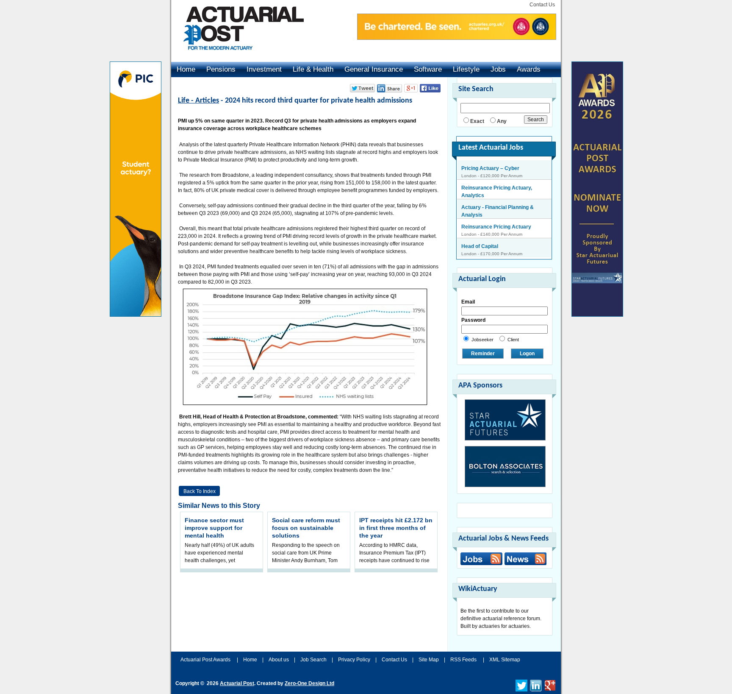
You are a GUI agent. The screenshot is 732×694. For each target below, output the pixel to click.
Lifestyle (466, 69)
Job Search (313, 660)
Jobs (498, 69)
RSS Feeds (463, 660)
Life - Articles (198, 101)
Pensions (221, 69)
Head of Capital (479, 227)
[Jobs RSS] (481, 558)
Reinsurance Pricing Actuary (496, 207)
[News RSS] (524, 559)
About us (279, 660)
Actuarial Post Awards (206, 660)
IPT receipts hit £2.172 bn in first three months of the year (396, 528)
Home (186, 69)
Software (428, 69)
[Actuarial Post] (237, 55)
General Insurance (373, 69)
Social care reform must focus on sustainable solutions (306, 528)
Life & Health (313, 69)
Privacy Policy (354, 660)
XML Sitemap (504, 660)
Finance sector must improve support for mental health (214, 528)
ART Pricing (475, 246)
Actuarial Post (237, 683)
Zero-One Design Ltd (309, 683)
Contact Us (542, 5)
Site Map (429, 660)
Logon (527, 354)
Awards (529, 69)
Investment (264, 69)
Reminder (483, 354)
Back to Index (199, 491)
